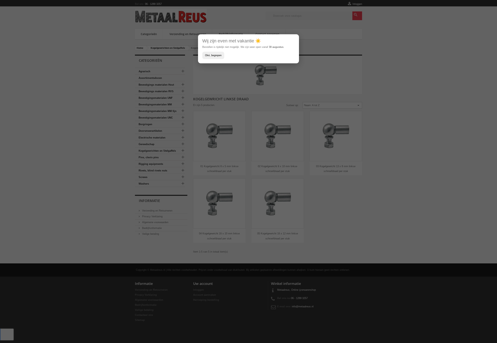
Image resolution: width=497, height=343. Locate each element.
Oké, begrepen (213, 55)
